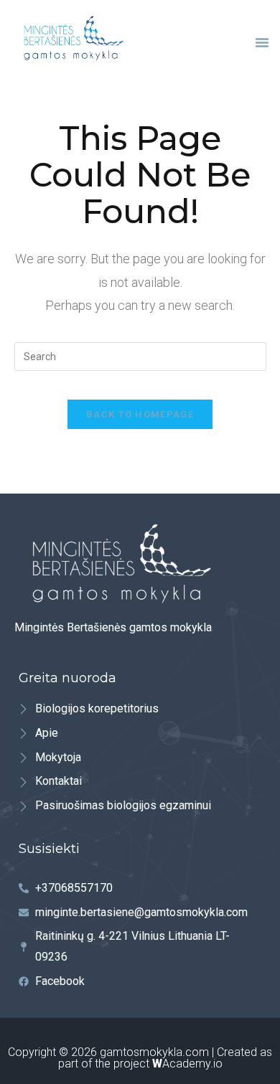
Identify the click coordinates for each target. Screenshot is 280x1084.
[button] (262, 42)
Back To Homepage (140, 414)
